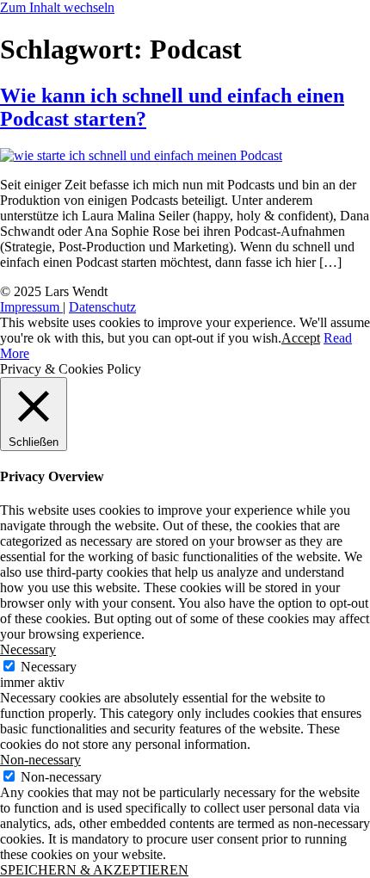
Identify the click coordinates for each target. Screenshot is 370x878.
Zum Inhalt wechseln (57, 7)
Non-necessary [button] (40, 759)
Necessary (49, 666)
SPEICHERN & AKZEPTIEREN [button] (94, 870)
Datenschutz (102, 307)
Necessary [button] (28, 649)
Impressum (31, 307)
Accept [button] (300, 338)
